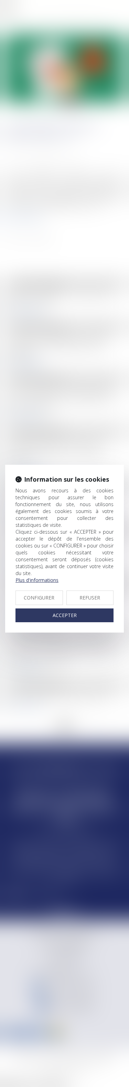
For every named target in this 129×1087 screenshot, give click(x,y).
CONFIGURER (39, 597)
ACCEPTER (65, 615)
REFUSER (89, 597)
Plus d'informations (36, 580)
